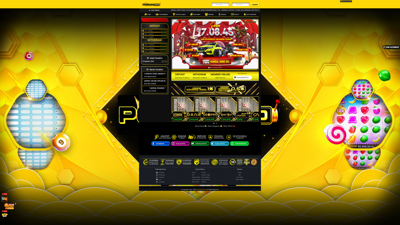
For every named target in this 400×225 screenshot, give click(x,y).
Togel (239, 172)
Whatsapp (161, 175)
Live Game (239, 177)
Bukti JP (236, 14)
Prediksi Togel (205, 175)
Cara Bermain (196, 179)
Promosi (223, 14)
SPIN (9, 208)
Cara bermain (163, 14)
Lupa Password (251, 14)
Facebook (161, 172)
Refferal (211, 14)
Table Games (240, 179)
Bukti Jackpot (205, 177)
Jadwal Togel (196, 177)
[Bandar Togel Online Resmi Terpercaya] (215, 88)
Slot (239, 175)
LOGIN (255, 4)
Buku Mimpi (196, 14)
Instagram (161, 182)
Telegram (161, 177)
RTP (193, 175)
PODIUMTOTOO (201, 189)
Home (149, 14)
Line (159, 179)
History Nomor (180, 14)
